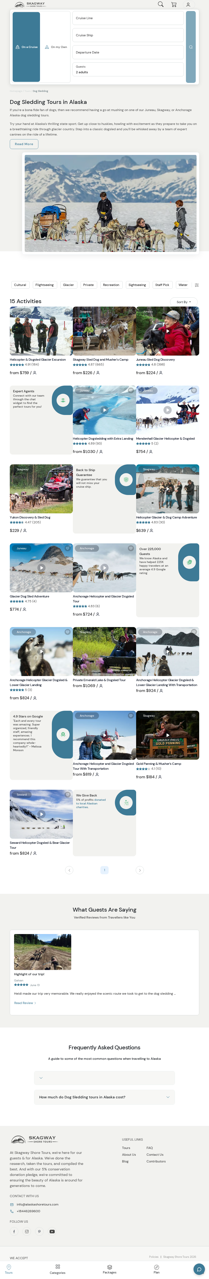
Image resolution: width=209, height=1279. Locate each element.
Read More (24, 144)
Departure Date (87, 52)
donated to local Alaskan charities (91, 803)
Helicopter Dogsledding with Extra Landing (103, 438)
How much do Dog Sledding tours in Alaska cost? (82, 1097)
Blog (125, 1161)
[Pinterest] (39, 1231)
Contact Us (155, 1154)
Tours (27, 91)
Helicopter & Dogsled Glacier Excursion (38, 359)
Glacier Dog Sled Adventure (29, 596)
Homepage (16, 91)
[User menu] (189, 5)
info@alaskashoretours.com (37, 1204)
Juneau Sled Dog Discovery (155, 359)
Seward (22, 794)
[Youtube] (52, 1231)
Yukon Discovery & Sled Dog (30, 517)
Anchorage (87, 548)
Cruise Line (84, 18)
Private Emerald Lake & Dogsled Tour (99, 680)
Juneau (21, 311)
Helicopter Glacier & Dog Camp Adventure (166, 517)
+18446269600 (28, 1211)
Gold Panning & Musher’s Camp (158, 764)
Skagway (86, 311)
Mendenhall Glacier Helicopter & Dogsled (165, 438)
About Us (129, 1154)
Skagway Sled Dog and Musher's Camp (100, 359)
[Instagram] (26, 1231)
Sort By (182, 302)
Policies (154, 1257)
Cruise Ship (84, 35)
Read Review (24, 1003)
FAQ (150, 1148)
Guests (81, 67)
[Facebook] (14, 1231)
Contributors (156, 1161)
